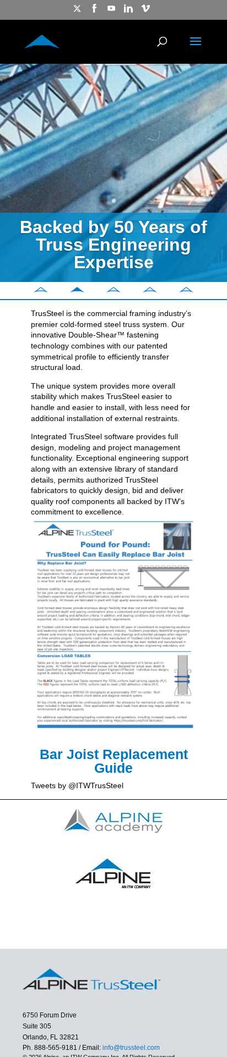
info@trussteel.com (130, 1048)
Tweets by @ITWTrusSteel (77, 785)
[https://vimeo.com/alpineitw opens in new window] (145, 12)
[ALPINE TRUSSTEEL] (42, 40)
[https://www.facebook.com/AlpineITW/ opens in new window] (94, 12)
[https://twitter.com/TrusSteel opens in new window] (77, 12)
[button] (41, 289)
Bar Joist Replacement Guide (114, 761)
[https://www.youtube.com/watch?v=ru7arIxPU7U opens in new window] (111, 12)
